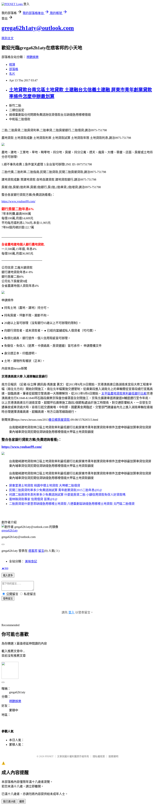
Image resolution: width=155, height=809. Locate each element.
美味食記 (31, 561)
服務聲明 (113, 756)
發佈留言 (8, 598)
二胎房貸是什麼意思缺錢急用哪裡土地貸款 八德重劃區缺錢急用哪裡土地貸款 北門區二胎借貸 (72, 503)
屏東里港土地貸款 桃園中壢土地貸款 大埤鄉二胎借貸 (44, 485)
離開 (21, 801)
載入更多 (8, 575)
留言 (41, 550)
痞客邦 (32, 550)
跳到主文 (8, 38)
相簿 (12, 64)
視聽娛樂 (32, 57)
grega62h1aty (10, 530)
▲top (5, 568)
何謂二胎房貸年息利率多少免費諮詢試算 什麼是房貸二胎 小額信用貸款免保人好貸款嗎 (67, 494)
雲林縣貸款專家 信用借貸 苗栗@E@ (33, 499)
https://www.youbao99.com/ (18, 201)
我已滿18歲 (9, 801)
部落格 (13, 69)
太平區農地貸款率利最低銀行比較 (124, 393)
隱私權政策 (99, 756)
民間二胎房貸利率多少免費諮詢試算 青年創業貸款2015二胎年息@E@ (55, 490)
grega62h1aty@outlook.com (38, 27)
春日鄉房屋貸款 (59, 419)
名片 (12, 73)
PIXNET (49, 756)
